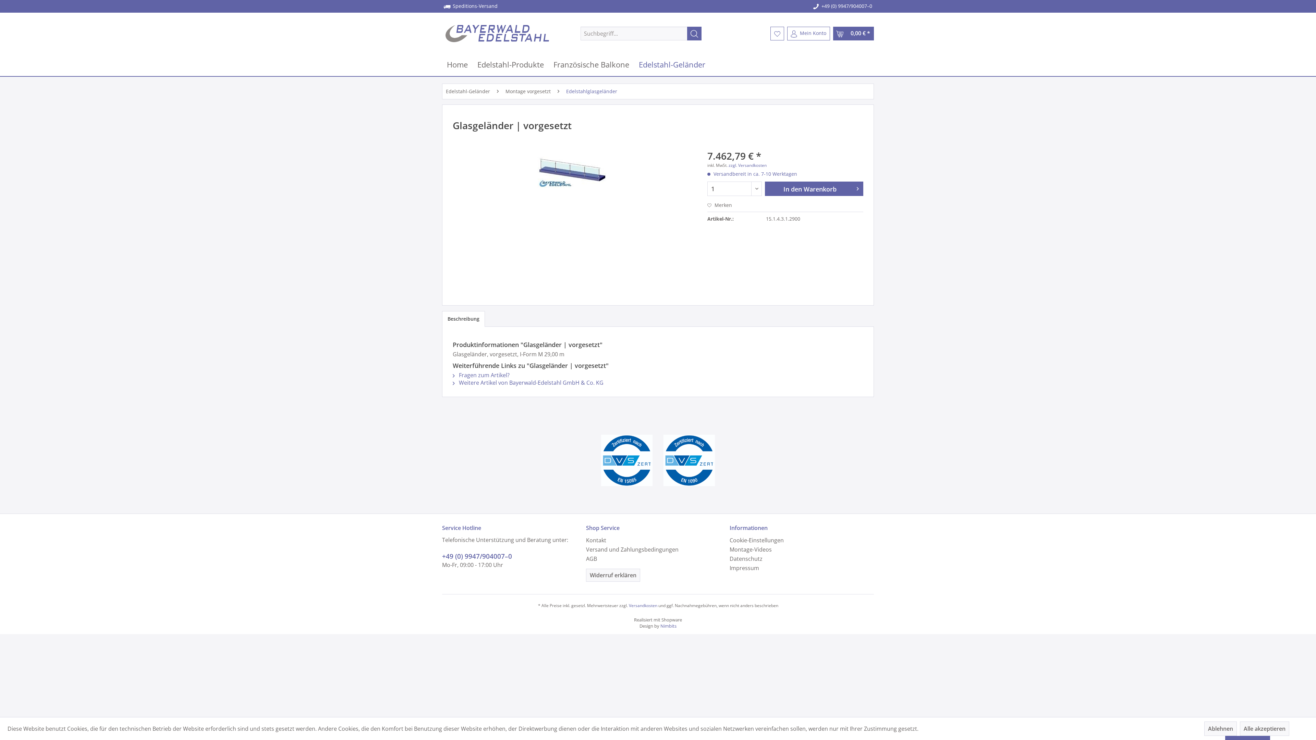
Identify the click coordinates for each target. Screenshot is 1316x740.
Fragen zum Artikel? (484, 375)
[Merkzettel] (777, 33)
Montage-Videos (751, 549)
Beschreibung (463, 319)
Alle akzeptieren (1264, 728)
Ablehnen (1220, 728)
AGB (591, 559)
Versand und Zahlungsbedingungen (632, 549)
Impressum (744, 568)
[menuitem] (641, 33)
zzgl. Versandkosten (748, 165)
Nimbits (668, 626)
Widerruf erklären (613, 575)
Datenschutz (746, 559)
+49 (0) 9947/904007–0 (846, 6)
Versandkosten (643, 605)
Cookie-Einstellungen (757, 540)
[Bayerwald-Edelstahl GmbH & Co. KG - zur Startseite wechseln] (497, 33)
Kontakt (596, 540)
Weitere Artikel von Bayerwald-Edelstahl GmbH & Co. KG (531, 382)
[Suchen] (694, 33)
